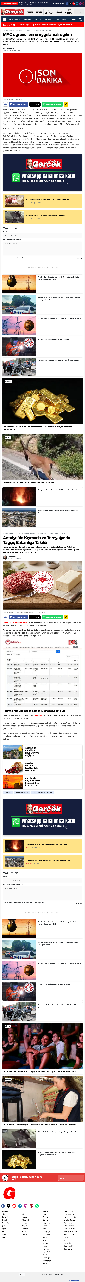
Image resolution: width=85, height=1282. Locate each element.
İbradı (45, 1237)
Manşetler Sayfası (70, 1217)
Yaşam (3, 1229)
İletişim (66, 1240)
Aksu (44, 1214)
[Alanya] (42, 1046)
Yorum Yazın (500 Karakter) (13, 240)
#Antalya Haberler (21, 792)
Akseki (45, 1211)
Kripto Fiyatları (69, 1229)
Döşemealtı (47, 1223)
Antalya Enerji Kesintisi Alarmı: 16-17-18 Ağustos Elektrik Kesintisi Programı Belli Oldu (58, 278)
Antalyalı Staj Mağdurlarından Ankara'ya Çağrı (54, 339)
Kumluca (46, 1255)
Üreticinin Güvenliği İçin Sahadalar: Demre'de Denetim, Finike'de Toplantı (40, 1124)
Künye (66, 1237)
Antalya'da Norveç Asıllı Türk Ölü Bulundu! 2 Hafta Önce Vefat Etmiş (46, 25)
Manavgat (46, 1258)
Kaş (44, 1240)
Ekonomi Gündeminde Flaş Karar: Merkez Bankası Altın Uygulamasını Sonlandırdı (57, 1154)
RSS (22, 1274)
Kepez (45, 1246)
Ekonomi (4, 1217)
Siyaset (4, 1220)
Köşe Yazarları (69, 1211)
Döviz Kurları (68, 1223)
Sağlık (24, 1211)
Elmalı (45, 1226)
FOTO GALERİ (44, 2)
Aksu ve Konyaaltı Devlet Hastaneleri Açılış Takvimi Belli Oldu (58, 512)
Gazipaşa (46, 1231)
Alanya (45, 1217)
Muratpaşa (47, 1260)
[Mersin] (42, 457)
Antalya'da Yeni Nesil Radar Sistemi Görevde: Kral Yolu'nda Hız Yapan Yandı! (59, 299)
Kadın (3, 1234)
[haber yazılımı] (74, 1280)
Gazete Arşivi (69, 1249)
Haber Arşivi (68, 1246)
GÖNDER (79, 259)
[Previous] (18, 25)
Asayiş (24, 1217)
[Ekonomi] (42, 401)
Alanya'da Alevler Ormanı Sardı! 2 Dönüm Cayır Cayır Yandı (59, 490)
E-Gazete (56, 3)
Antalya (18, 533)
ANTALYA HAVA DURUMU (26, 5)
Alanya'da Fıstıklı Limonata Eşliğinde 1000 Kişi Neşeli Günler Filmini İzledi (40, 1071)
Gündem (19, 30)
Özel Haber (5, 1223)
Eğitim (24, 1214)
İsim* (5, 232)
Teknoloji (25, 1229)
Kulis (3, 1214)
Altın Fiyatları (69, 1226)
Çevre (24, 1234)
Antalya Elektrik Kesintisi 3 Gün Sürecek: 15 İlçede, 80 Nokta (59, 318)
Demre (45, 1220)
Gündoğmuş (47, 1234)
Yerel (3, 1231)
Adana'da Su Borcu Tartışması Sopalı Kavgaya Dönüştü (57, 1132)
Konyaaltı (46, 1249)
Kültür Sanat (6, 1237)
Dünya (24, 1223)
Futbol (24, 1231)
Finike (45, 1229)
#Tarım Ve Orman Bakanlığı (42, 792)
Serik (45, 1263)
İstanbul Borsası (69, 1220)
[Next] (81, 25)
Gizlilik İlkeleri (69, 1243)
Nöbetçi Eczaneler (70, 1231)
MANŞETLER (22, 2)
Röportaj (25, 1220)
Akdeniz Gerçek (8, 30)
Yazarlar (62, 3)
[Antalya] (42, 1099)
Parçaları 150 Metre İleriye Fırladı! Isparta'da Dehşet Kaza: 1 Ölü (59, 361)
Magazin (25, 1226)
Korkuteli (46, 1252)
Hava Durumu (69, 1234)
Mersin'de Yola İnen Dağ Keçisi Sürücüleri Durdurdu (29, 482)
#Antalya (8, 792)
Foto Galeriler (69, 1214)
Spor (3, 1226)
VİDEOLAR (33, 2)
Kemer (45, 1243)
